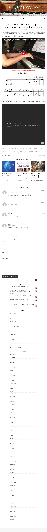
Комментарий (5, 258)
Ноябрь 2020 (12, 435)
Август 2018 (12, 493)
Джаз (11, 318)
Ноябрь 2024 (12, 370)
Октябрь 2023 (13, 391)
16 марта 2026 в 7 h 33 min (12, 225)
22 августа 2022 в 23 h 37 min (12, 192)
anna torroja (5, 148)
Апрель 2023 (12, 406)
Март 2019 (12, 480)
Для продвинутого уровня (15, 323)
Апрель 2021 (12, 427)
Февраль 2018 (13, 506)
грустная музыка (29, 148)
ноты (21, 151)
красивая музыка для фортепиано (12, 149)
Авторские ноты (13, 313)
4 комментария (41, 155)
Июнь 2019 (12, 474)
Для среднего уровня (14, 326)
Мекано (39, 149)
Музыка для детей (13, 331)
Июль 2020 (12, 446)
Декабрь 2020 (13, 433)
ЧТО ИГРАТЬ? (23, 7)
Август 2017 (12, 521)
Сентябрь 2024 (13, 372)
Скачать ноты (37, 151)
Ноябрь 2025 (12, 357)
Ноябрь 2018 (12, 485)
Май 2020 (12, 451)
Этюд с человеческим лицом (15, 347)
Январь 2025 (12, 367)
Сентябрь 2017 (13, 519)
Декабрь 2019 (13, 461)
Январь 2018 (12, 508)
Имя (3, 241)
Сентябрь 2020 (13, 440)
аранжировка (22, 148)
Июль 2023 (12, 399)
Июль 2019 (12, 472)
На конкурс (12, 336)
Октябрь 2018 (13, 487)
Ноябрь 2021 (12, 425)
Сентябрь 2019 (13, 467)
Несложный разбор (14, 342)
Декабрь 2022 (13, 417)
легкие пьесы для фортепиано (31, 149)
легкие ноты (22, 149)
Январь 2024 (12, 386)
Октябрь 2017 (13, 516)
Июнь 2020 (12, 448)
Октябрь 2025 (13, 359)
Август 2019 (12, 469)
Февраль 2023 (13, 412)
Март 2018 (12, 503)
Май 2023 (12, 404)
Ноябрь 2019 (12, 464)
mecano (16, 148)
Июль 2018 (12, 495)
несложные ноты (15, 151)
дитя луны (35, 148)
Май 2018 (12, 498)
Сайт (3, 252)
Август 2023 (12, 396)
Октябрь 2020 (13, 438)
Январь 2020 (12, 459)
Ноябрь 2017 (12, 514)
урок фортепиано (6, 152)
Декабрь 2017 (13, 511)
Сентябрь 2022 (13, 422)
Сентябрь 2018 (13, 490)
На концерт (12, 339)
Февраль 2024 (13, 383)
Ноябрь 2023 (12, 388)
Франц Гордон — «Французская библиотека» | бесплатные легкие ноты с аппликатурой (37, 177)
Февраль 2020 (13, 456)
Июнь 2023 (12, 401)
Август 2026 (12, 354)
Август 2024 (12, 375)
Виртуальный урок (13, 316)
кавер (4, 149)
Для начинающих (13, 321)
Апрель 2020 (12, 453)
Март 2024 (12, 380)
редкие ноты (30, 151)
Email (3, 247)
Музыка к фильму (13, 334)
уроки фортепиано (14, 152)
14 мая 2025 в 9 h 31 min (11, 214)
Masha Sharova (7, 155)
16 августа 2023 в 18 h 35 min (12, 204)
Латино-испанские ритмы (15, 329)
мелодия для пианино (7, 151)
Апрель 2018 (12, 500)
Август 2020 (12, 443)
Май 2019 (12, 477)
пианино (25, 151)
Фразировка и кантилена (15, 344)
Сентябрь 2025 (13, 362)
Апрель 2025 (12, 365)
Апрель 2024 (12, 378)
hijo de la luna (11, 148)
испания (40, 148)
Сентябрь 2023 (13, 393)
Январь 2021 (12, 430)
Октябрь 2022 (13, 419)
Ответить (43, 190)
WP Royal (9, 529)
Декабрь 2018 (13, 482)
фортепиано (21, 152)
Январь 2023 (12, 414)
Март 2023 (12, 409)
